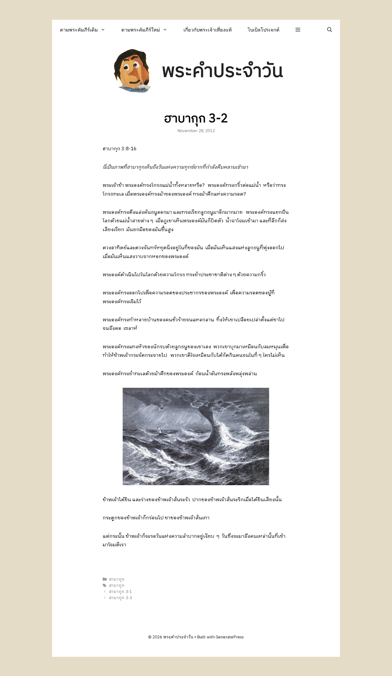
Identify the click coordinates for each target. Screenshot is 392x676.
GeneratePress (230, 637)
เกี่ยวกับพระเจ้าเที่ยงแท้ (207, 30)
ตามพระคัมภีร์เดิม (79, 30)
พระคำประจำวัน (222, 71)
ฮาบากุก (117, 579)
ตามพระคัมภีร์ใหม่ (140, 30)
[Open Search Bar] (329, 30)
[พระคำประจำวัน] (133, 72)
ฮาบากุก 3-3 (120, 598)
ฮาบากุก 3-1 (120, 591)
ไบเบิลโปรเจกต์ (263, 30)
